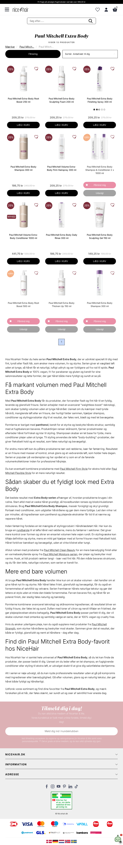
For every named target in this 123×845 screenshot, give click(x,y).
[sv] (74, 841)
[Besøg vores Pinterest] (64, 787)
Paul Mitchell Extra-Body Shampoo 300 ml (23, 168)
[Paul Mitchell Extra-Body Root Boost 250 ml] (23, 78)
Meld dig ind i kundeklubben (61, 731)
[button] (90, 54)
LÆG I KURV (23, 125)
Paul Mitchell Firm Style (74, 468)
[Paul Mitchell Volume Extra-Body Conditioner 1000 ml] (23, 214)
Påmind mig (100, 185)
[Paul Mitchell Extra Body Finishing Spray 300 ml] (99, 78)
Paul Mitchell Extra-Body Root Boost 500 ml (23, 304)
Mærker (10, 46)
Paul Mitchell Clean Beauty (59, 550)
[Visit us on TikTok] (76, 787)
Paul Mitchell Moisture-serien (60, 554)
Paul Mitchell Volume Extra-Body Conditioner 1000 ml (23, 236)
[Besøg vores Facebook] (46, 787)
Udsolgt (100, 193)
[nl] (62, 841)
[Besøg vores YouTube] (58, 787)
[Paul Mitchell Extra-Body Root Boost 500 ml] (23, 282)
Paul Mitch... (27, 46)
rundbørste (22, 530)
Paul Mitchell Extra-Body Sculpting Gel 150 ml (100, 236)
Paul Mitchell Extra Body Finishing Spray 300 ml (99, 100)
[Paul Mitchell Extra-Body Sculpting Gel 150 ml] (99, 214)
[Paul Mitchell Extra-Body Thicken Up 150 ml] (61, 282)
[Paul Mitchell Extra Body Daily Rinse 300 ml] (61, 214)
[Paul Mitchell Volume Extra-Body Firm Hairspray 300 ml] (61, 146)
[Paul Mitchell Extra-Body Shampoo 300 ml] (23, 146)
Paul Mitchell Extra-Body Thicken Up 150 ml (61, 304)
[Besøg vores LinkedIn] (70, 787)
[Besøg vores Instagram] (52, 787)
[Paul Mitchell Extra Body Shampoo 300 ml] (99, 282)
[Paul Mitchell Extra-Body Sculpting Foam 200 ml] (61, 78)
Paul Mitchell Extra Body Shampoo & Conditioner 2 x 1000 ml (99, 169)
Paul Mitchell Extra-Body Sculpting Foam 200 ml (61, 100)
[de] (56, 841)
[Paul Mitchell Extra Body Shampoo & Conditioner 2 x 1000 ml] (99, 146)
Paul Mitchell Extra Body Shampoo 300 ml (99, 304)
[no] (68, 841)
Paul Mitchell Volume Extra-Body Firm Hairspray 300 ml (61, 168)
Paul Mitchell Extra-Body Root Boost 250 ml (23, 100)
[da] (49, 841)
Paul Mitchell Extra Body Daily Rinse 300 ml (61, 236)
